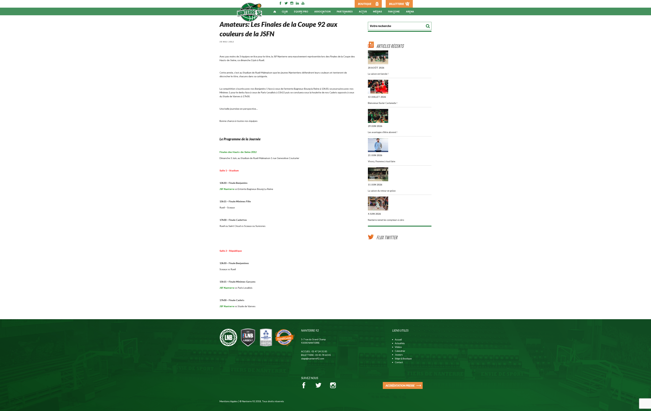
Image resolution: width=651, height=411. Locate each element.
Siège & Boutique (403, 358)
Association (322, 11)
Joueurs (399, 354)
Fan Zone (394, 11)
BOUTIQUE (364, 3)
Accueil (398, 339)
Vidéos (398, 347)
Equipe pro (301, 11)
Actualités (400, 343)
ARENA (410, 11)
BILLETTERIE (396, 3)
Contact (399, 362)
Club (285, 11)
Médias (377, 11)
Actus (363, 11)
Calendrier (400, 351)
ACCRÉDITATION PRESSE (400, 385)
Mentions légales (229, 401)
